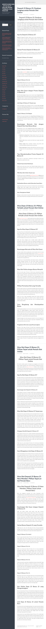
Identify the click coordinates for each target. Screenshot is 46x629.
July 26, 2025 (19, 14)
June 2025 (3, 92)
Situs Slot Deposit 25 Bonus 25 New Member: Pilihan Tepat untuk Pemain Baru (29, 478)
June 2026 (3, 69)
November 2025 (4, 83)
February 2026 (4, 77)
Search (3, 23)
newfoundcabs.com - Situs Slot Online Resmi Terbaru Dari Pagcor (10, 7)
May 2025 (3, 94)
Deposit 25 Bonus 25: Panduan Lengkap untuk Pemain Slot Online (29, 10)
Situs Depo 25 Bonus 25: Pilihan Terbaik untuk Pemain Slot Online (30, 207)
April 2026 (3, 73)
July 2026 (3, 67)
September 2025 (4, 87)
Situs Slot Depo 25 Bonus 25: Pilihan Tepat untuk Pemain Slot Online (29, 349)
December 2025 (4, 81)
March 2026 (4, 75)
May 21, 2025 (19, 353)
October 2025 (4, 85)
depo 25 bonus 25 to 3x (34, 175)
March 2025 (4, 98)
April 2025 (3, 96)
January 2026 (4, 79)
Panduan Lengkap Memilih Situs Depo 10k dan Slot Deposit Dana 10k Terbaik (7, 42)
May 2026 (3, 71)
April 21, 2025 (19, 482)
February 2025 (4, 100)
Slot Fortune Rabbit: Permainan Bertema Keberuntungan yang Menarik (6, 34)
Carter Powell (25, 14)
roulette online (4, 121)
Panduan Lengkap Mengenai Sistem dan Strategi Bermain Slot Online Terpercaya (7, 48)
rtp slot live (25, 71)
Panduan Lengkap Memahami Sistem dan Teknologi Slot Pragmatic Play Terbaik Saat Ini (6, 38)
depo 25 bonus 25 (30, 366)
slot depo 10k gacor (5, 119)
